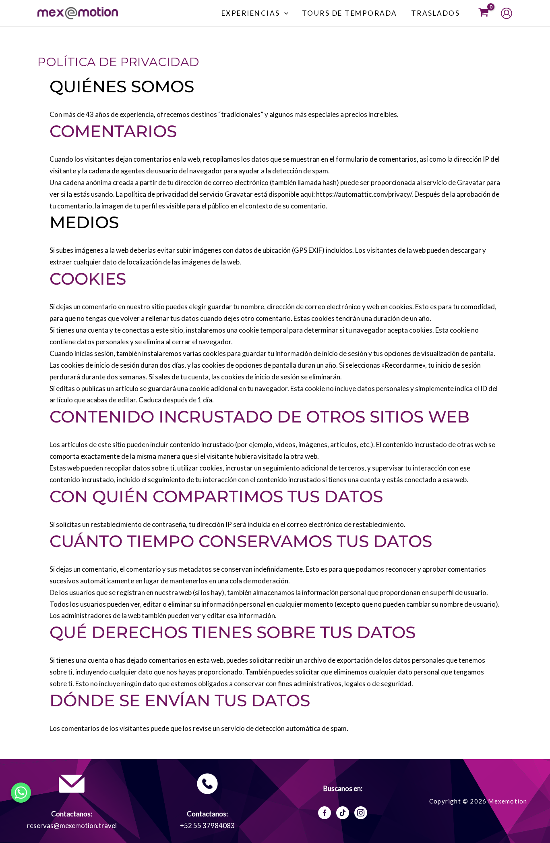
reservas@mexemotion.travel (72, 825)
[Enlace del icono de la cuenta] (506, 13)
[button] (284, 13)
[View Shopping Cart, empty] (483, 13)
